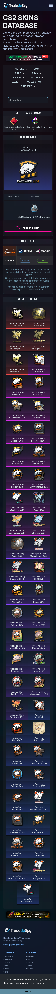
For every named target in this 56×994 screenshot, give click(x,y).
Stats (5, 965)
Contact (29, 959)
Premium (30, 956)
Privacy (29, 969)
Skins (5, 972)
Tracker (6, 962)
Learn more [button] (41, 983)
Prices (6, 969)
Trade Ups (8, 956)
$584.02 (25, 260)
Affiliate (29, 962)
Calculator (7, 959)
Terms (29, 965)
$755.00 (43, 260)
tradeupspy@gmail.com (13, 945)
